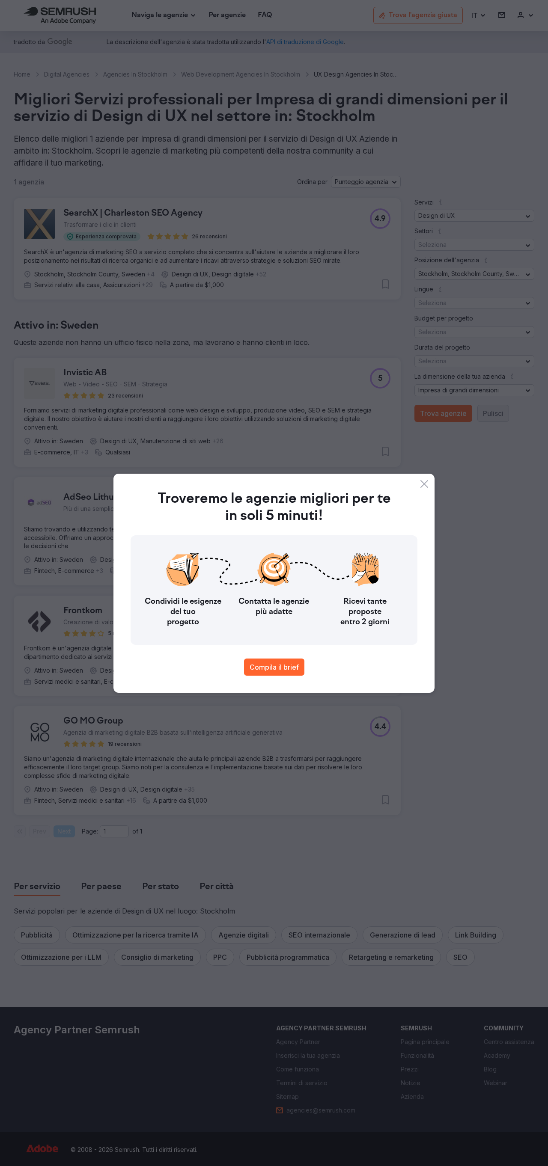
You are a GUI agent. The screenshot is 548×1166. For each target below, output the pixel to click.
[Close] (424, 484)
